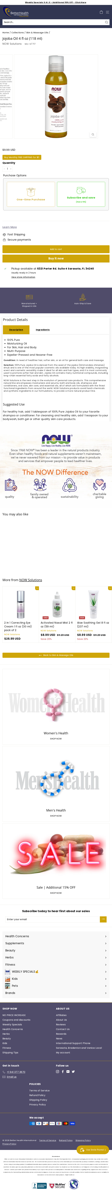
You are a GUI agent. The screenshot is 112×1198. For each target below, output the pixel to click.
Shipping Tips (10, 1052)
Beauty (6, 1038)
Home (5, 32)
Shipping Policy (38, 1100)
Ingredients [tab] (43, 329)
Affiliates (61, 1015)
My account (63, 1052)
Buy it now (56, 258)
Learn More (9, 227)
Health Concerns (12, 1029)
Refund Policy (37, 1095)
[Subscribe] (103, 919)
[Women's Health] (56, 700)
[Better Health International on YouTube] (68, 1071)
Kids (4, 1043)
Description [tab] (16, 329)
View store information (23, 277)
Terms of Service (39, 1090)
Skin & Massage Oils (37, 32)
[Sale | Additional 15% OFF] (56, 855)
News (59, 1038)
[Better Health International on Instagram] (57, 1071)
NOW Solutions (12, 44)
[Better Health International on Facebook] (62, 1071)
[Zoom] (93, 134)
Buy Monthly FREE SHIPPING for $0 (21, 157)
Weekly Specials (12, 1024)
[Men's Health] (56, 777)
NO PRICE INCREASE (14, 1015)
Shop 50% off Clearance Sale (56, 2)
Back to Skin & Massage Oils (58, 655)
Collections (17, 32)
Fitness (6, 1048)
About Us (61, 1020)
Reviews (61, 1024)
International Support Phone (73, 1043)
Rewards (61, 1034)
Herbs (6, 1034)
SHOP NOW (56, 738)
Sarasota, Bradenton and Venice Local (79, 1048)
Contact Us (63, 1029)
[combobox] (56, 22)
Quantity (8, 163)
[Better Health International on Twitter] (73, 1071)
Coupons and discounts (16, 1020)
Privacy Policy (37, 1104)
